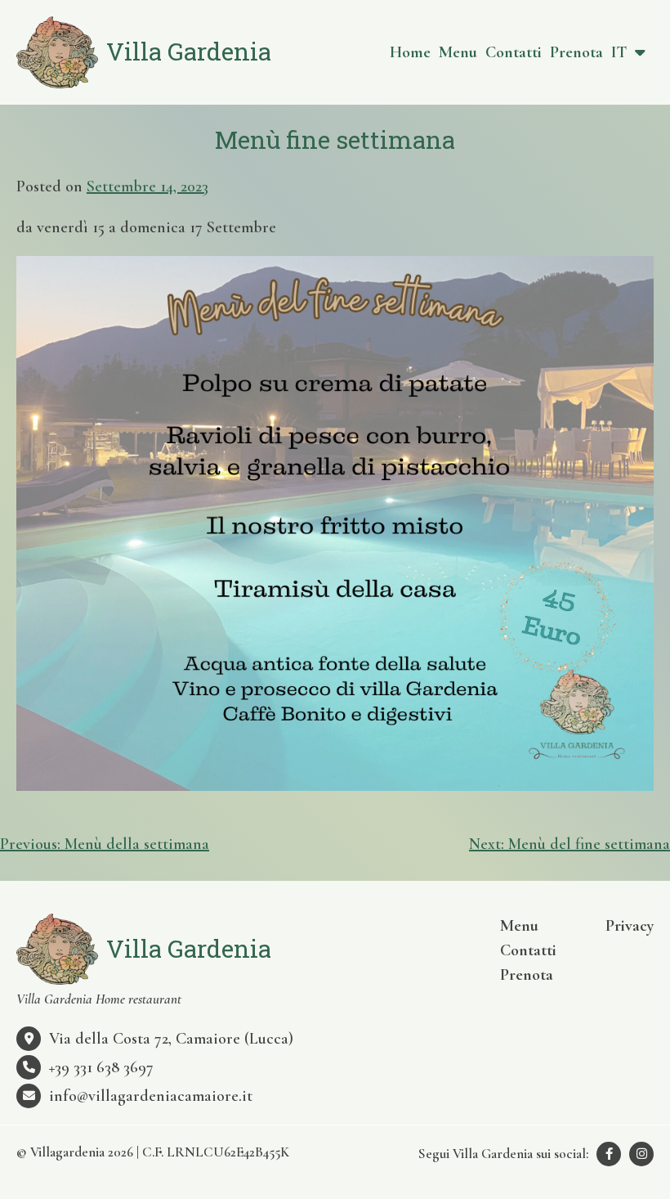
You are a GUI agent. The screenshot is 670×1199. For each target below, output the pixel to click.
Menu (458, 52)
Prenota (576, 52)
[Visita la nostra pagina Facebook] (608, 1154)
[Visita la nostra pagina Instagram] (641, 1154)
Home (410, 52)
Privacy (629, 926)
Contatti (513, 52)
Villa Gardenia (188, 51)
